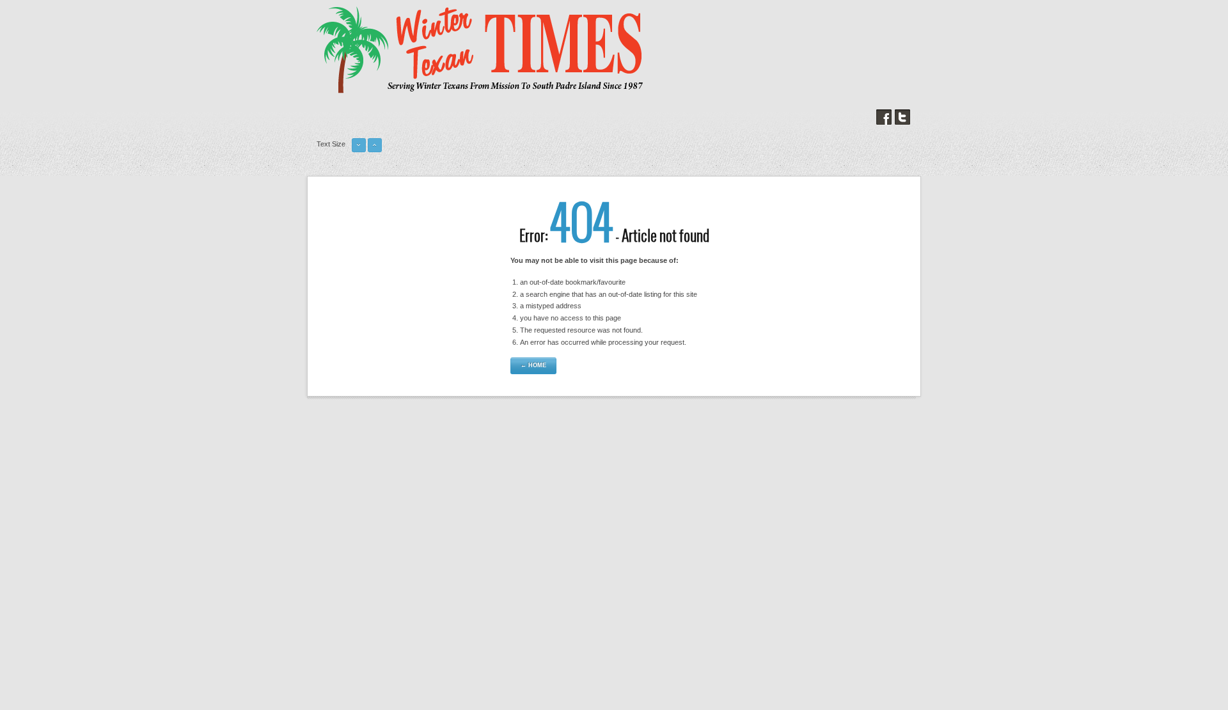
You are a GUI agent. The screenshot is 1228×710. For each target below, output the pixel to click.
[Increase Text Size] (375, 150)
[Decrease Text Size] (359, 150)
